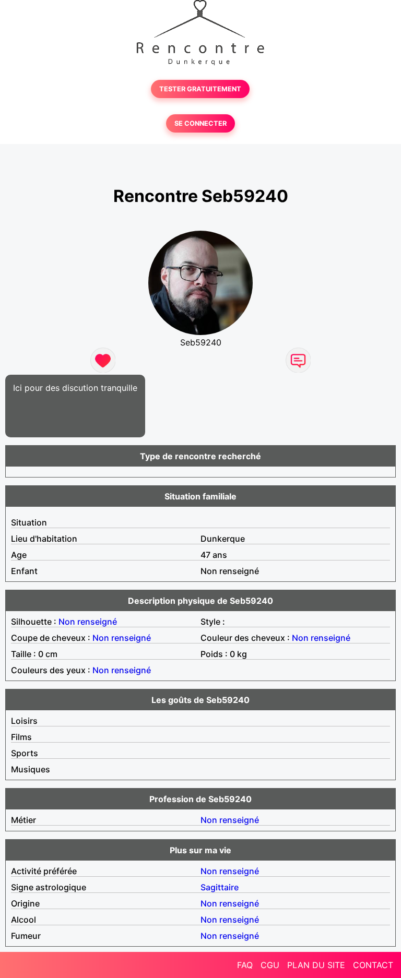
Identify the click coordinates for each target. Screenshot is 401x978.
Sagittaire (219, 887)
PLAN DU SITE (316, 965)
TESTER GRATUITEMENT (200, 89)
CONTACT (373, 965)
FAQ (245, 965)
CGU (270, 965)
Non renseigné (87, 621)
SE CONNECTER (200, 123)
